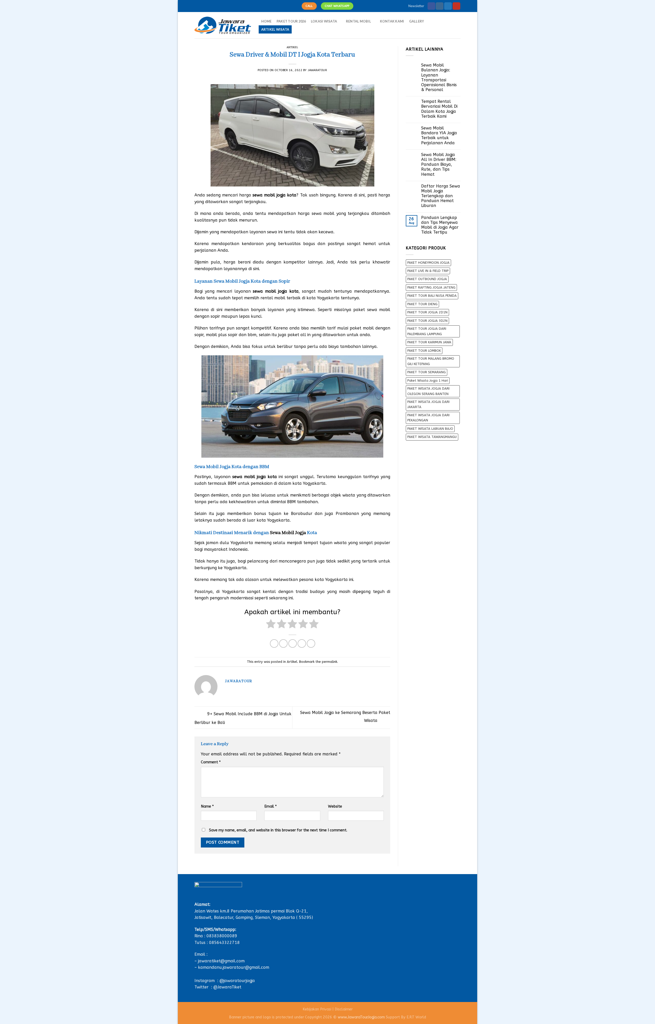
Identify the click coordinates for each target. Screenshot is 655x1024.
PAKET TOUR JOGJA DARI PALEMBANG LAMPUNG (426, 331)
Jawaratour (317, 70)
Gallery (416, 21)
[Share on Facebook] (274, 643)
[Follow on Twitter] (448, 6)
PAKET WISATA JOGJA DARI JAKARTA (428, 404)
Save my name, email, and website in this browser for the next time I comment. (278, 830)
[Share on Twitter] (283, 643)
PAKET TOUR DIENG (422, 304)
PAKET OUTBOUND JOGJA (427, 279)
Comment (211, 762)
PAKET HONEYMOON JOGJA (428, 263)
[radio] (271, 625)
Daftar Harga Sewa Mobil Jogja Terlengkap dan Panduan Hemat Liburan (440, 196)
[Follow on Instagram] (439, 6)
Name (207, 806)
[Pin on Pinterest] (302, 643)
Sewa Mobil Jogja (288, 533)
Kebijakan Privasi (317, 1009)
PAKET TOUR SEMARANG (426, 372)
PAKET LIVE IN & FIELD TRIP (428, 271)
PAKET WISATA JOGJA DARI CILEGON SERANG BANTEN (428, 391)
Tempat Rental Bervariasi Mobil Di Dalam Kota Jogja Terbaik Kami (439, 109)
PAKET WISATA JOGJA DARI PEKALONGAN (428, 417)
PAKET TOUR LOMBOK (424, 351)
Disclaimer (344, 1009)
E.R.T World (416, 1017)
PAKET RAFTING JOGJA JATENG (431, 287)
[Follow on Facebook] (431, 6)
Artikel (292, 47)
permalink (329, 662)
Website (335, 806)
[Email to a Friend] (292, 643)
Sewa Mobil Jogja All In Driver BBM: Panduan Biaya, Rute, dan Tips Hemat (438, 164)
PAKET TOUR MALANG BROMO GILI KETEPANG (430, 361)
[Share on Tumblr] (311, 643)
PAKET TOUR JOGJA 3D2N (427, 321)
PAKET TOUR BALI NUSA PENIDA (432, 296)
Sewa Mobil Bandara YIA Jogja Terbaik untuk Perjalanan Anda (439, 135)
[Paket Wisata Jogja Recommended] (222, 25)
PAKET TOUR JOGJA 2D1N (427, 312)
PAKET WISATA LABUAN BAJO (430, 429)
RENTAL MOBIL (358, 21)
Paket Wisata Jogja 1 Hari (427, 380)
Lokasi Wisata (324, 21)
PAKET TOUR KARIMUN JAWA (429, 342)
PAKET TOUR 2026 (291, 21)
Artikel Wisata (275, 29)
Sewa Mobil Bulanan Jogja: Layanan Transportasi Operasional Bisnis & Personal (439, 77)
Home (266, 21)
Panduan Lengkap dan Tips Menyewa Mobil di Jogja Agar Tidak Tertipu (439, 225)
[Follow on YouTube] (456, 6)
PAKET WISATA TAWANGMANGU (432, 437)
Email (270, 806)
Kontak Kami (392, 21)
